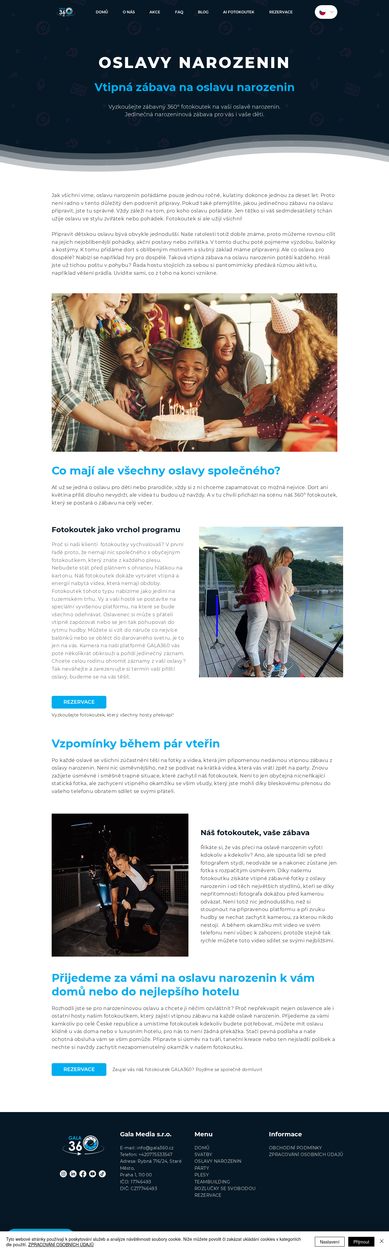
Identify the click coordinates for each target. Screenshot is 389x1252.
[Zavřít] (381, 1241)
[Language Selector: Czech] (326, 12)
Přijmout (361, 1242)
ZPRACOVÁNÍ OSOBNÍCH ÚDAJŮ (61, 1244)
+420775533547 (155, 1154)
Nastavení (329, 1242)
